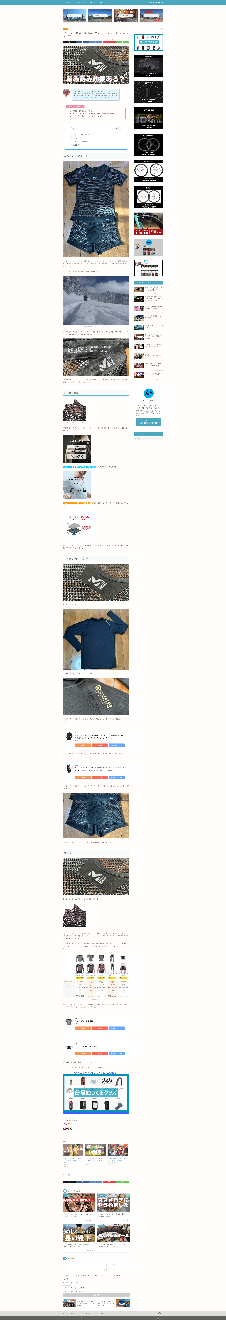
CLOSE (118, 128)
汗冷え (81, 1174)
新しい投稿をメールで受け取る (75, 1291)
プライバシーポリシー (69, 1317)
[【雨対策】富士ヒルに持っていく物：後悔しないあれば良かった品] (95, 1150)
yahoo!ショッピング (116, 745)
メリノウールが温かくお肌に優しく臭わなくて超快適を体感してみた (72, 1160)
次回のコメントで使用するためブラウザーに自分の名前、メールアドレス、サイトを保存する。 (95, 1275)
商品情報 (65, 29)
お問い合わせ (104, 2)
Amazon (83, 745)
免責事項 (79, 1317)
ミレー (65, 1174)
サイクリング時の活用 (80, 141)
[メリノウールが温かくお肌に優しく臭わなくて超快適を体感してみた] (73, 1150)
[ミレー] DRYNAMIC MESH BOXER (87, 1046)
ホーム (67, 2)
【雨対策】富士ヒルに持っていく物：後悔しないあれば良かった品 (95, 1160)
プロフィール (79, 2)
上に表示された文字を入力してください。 (76, 1282)
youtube (91, 2)
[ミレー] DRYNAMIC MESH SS (85, 1021)
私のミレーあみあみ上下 (81, 134)
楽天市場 (100, 745)
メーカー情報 (77, 138)
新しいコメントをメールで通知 (75, 1288)
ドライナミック (73, 1174)
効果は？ (76, 145)
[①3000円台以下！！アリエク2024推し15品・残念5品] (118, 1150)
